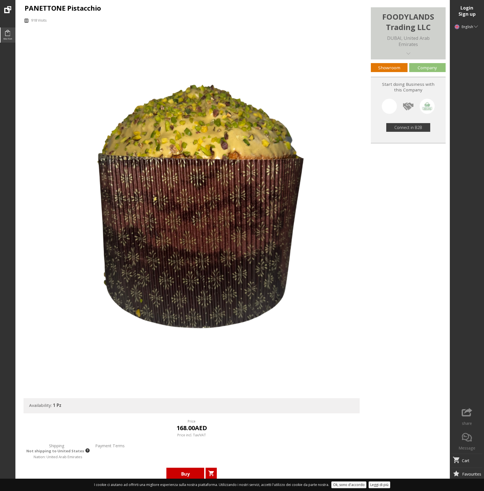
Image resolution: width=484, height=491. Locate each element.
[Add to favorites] (456, 474)
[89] (7, 6)
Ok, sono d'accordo (349, 484)
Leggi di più (379, 484)
